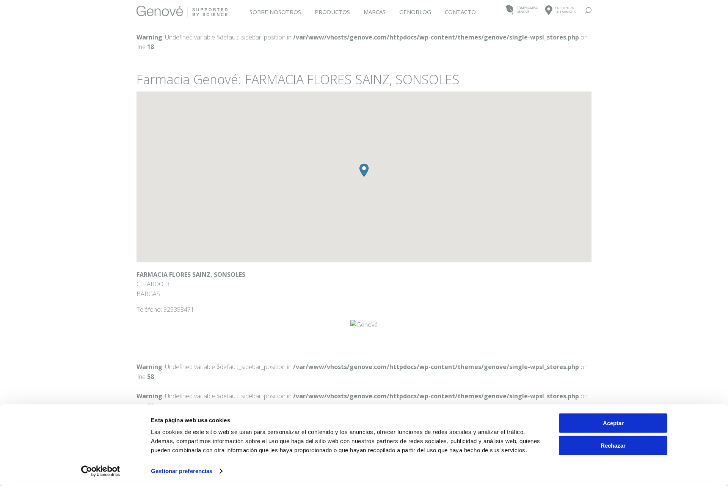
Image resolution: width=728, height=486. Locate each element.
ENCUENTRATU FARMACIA (560, 10)
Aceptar (613, 423)
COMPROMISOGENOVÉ (521, 10)
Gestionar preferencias (181, 471)
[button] (364, 170)
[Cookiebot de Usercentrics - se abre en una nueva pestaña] (100, 471)
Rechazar (613, 445)
